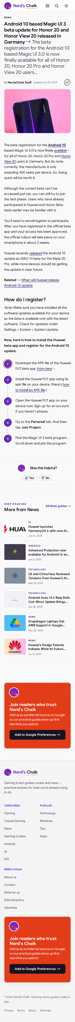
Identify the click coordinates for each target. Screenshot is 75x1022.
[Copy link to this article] (67, 82)
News (7, 17)
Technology (48, 813)
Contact (9, 885)
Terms (21, 1010)
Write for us (12, 892)
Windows (46, 821)
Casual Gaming (14, 821)
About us (10, 877)
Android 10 (57, 145)
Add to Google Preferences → (37, 735)
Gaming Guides (15, 836)
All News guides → (58, 506)
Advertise (10, 907)
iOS (6, 859)
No (48, 478)
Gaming (9, 813)
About (32, 1010)
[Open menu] (47, 6)
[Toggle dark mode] (66, 5)
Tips (42, 828)
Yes (31, 478)
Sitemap (45, 1010)
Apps (43, 836)
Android (9, 844)
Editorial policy (14, 900)
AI (5, 851)
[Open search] (56, 5)
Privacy (8, 1010)
